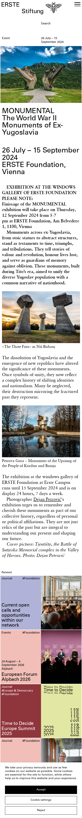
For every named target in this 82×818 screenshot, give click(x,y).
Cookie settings (41, 800)
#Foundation (31, 578)
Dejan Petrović (47, 499)
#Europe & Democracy (17, 690)
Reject (41, 810)
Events (6, 632)
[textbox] (60, 24)
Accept (41, 789)
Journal (7, 578)
